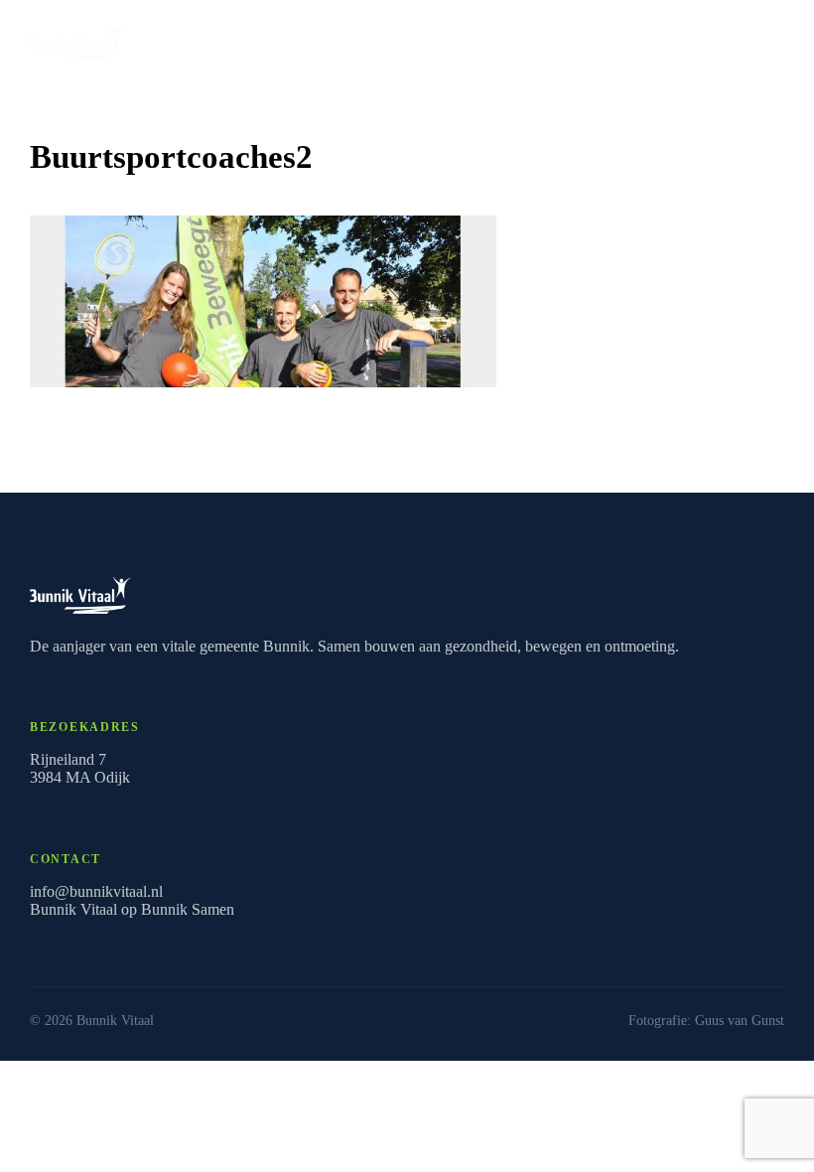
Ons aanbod (713, 38)
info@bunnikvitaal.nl (96, 891)
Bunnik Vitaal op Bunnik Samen (132, 909)
